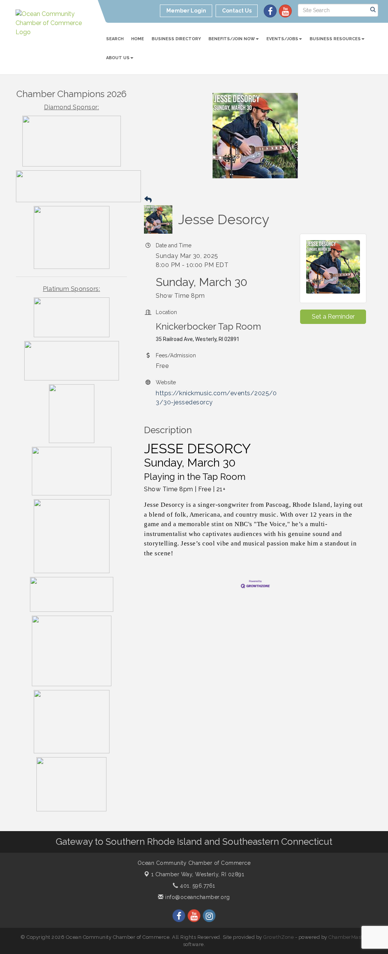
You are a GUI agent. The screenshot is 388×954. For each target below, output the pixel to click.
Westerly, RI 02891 (197, 874)
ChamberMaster (348, 937)
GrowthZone (278, 937)
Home (137, 38)
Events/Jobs (282, 38)
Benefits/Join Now (231, 38)
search (115, 38)
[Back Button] (148, 199)
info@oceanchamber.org (197, 897)
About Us (118, 57)
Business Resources (335, 38)
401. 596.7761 (196, 886)
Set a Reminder (333, 316)
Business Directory (176, 38)
